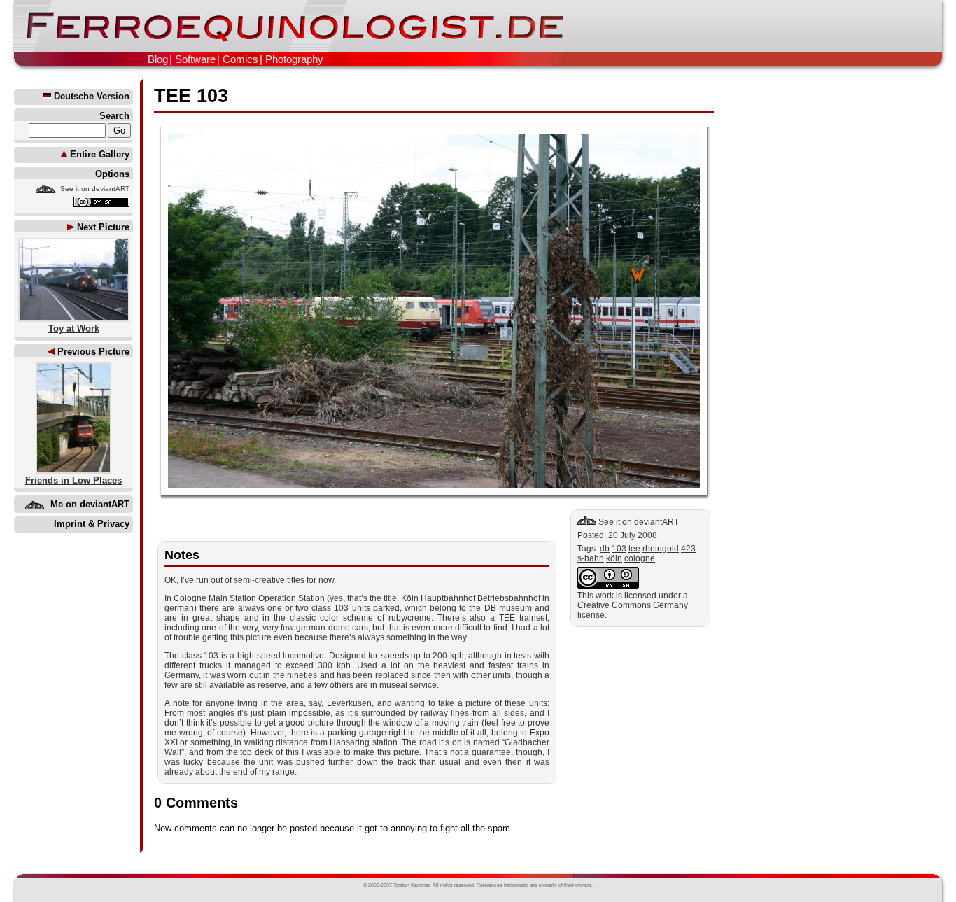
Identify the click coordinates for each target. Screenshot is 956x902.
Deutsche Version (90, 96)
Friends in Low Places (73, 480)
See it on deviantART (94, 188)
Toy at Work (73, 328)
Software (195, 59)
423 (688, 549)
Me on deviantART (89, 504)
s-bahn (590, 558)
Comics (240, 59)
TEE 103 (191, 95)
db (605, 549)
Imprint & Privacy (91, 524)
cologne (639, 558)
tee (634, 549)
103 (619, 549)
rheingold (660, 549)
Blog (158, 59)
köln (614, 558)
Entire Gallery (98, 154)
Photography (294, 59)
